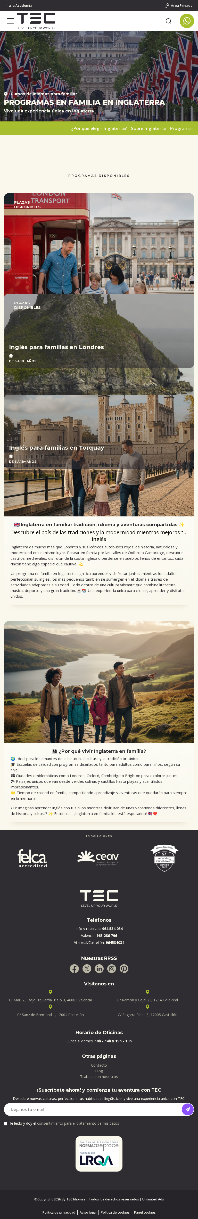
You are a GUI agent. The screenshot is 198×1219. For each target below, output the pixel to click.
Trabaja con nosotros (99, 1076)
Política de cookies (115, 1212)
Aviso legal (88, 1212)
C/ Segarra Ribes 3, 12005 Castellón (147, 1014)
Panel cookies (145, 1212)
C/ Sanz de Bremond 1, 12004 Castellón (50, 1014)
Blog (99, 1070)
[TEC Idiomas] (89, 21)
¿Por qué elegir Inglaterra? (99, 128)
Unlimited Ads (153, 1199)
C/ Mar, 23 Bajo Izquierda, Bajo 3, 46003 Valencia (50, 1000)
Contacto (99, 1065)
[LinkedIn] (99, 968)
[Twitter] (86, 968)
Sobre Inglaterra (148, 128)
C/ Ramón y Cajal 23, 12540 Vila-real (147, 1000)
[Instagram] (111, 968)
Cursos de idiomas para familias (44, 93)
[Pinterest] (124, 968)
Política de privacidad (59, 1212)
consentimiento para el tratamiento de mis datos (78, 1123)
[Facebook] (74, 968)
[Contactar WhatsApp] (187, 21)
